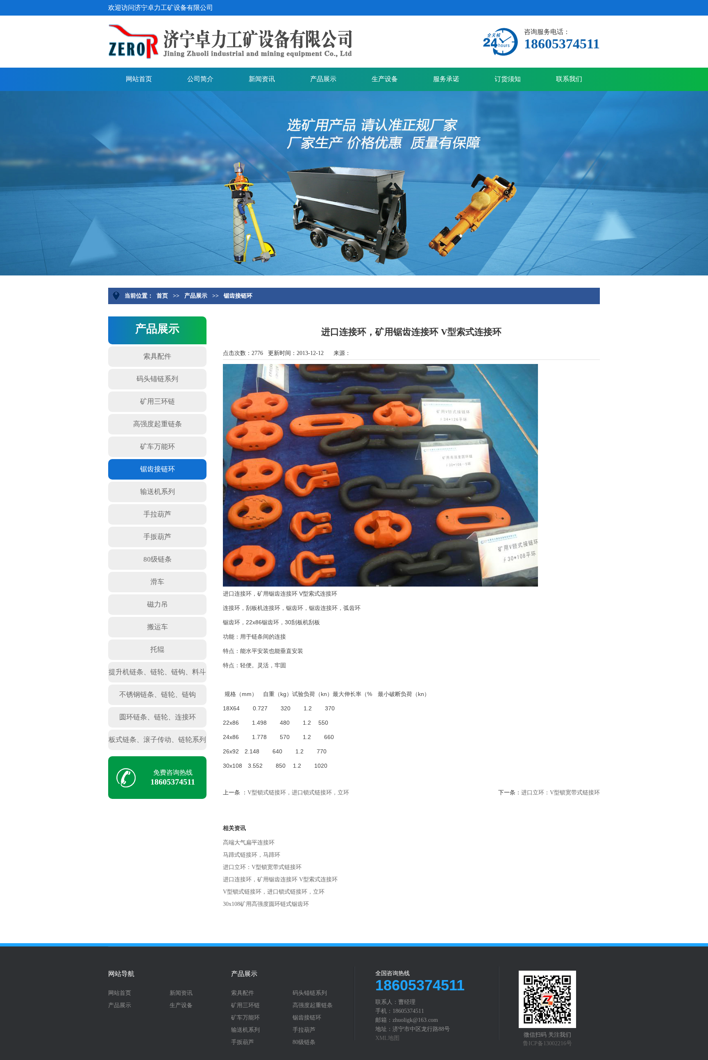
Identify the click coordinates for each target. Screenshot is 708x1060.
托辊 (157, 649)
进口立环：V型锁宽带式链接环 (560, 792)
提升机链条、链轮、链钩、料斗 (157, 672)
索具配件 (157, 356)
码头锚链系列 (157, 379)
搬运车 (157, 627)
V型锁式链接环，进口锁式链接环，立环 (298, 792)
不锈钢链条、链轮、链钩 (157, 694)
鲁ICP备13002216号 (547, 1043)
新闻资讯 (262, 78)
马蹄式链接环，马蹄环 (251, 855)
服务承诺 (446, 78)
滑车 (157, 582)
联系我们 (569, 78)
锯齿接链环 (238, 296)
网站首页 (139, 78)
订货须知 (508, 78)
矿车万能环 (157, 446)
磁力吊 (157, 604)
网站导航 (121, 974)
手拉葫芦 (157, 514)
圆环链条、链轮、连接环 (157, 717)
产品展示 (323, 78)
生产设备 (385, 78)
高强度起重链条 (157, 424)
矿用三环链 (157, 401)
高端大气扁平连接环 (249, 842)
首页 (162, 296)
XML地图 (387, 1038)
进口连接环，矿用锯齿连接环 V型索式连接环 (280, 879)
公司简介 (200, 78)
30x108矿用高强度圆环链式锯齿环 (266, 904)
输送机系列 (157, 492)
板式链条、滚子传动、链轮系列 (157, 740)
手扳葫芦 (157, 537)
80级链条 (157, 559)
